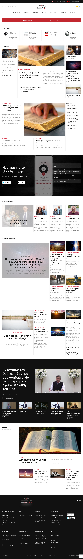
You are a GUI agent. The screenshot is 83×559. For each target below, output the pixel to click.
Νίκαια (60, 524)
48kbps (59, 1)
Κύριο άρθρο (5, 515)
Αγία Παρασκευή (54, 520)
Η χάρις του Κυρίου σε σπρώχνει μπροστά (9, 414)
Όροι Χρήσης (29, 555)
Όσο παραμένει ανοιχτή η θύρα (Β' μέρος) (30, 87)
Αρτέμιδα (53, 522)
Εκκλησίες (63, 12)
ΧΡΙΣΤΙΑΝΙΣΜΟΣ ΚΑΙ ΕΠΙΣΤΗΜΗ (8, 238)
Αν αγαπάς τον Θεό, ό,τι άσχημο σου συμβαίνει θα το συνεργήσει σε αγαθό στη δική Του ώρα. (15, 379)
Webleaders (21, 555)
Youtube (61, 545)
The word (21, 538)
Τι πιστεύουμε (5, 73)
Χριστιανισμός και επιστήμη (8, 522)
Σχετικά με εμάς (16, 12)
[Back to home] (41, 6)
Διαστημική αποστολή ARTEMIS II (73, 257)
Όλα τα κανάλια (54, 515)
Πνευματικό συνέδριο (23, 543)
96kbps (63, 1)
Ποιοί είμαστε (7, 46)
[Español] (77, 6)
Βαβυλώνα (22, 412)
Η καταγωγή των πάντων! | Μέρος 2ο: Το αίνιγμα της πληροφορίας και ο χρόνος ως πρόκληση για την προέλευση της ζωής (73, 77)
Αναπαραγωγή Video (9, 398)
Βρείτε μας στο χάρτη (8, 545)
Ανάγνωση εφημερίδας (56, 537)
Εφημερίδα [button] (35, 12)
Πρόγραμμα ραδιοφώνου (40, 517)
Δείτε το (5, 186)
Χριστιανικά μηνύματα (7, 429)
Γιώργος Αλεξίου (56, 218)
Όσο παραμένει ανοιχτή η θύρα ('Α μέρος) (40, 314)
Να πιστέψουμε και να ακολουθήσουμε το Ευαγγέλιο (28, 75)
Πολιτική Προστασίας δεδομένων (40, 555)
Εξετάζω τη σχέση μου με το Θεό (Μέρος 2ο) (32, 461)
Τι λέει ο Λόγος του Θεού (8, 517)
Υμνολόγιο (53, 540)
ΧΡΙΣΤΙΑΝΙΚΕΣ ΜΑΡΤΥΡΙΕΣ (7, 201)
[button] (3, 6)
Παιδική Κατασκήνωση (24, 540)
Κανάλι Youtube (53, 12)
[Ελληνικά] (80, 6)
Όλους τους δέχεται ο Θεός (27, 89)
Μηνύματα (4, 524)
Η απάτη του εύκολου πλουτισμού (54, 291)
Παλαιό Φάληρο (54, 524)
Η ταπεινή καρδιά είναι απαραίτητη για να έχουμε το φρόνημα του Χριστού (72, 475)
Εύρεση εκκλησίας (55, 542)
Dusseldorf (53, 517)
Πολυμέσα (44, 12)
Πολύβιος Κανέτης (72, 218)
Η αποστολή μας (6, 75)
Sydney (58, 517)
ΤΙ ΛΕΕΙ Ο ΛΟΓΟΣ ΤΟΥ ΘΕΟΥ (8, 306)
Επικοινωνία (72, 12)
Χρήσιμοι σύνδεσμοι (23, 531)
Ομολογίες (4, 520)
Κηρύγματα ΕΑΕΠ (55, 545)
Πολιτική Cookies (52, 555)
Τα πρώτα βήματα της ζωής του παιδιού (72, 291)
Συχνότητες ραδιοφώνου (40, 515)
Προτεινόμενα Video (39, 531)
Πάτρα (57, 522)
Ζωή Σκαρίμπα (24, 91)
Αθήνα (60, 520)
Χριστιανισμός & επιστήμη (24, 535)
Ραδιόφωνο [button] (26, 12)
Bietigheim (61, 515)
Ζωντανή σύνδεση (55, 535)
